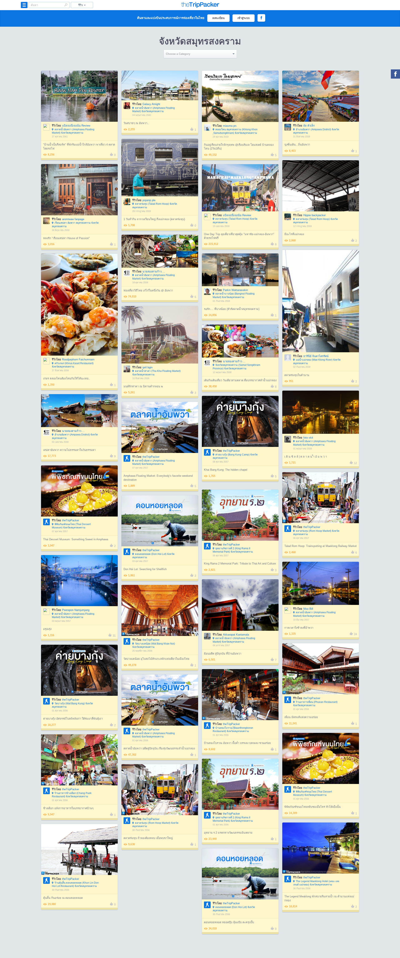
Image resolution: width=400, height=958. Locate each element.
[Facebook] (395, 74)
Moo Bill (308, 608)
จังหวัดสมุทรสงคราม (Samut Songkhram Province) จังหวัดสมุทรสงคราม (236, 367)
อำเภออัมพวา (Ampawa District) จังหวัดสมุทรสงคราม (316, 131)
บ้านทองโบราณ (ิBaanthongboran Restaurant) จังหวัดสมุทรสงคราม (233, 729)
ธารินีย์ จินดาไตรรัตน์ (316, 356)
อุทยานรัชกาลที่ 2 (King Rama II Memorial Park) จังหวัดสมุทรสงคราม (233, 550)
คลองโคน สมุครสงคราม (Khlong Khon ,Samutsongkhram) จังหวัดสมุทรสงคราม (235, 131)
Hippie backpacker (314, 215)
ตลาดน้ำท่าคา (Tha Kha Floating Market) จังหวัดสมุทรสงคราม (156, 373)
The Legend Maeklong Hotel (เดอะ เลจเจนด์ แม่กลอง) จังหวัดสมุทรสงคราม (316, 883)
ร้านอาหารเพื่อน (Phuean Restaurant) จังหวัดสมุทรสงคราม (315, 704)
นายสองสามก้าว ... (153, 271)
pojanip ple (148, 200)
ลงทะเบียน (218, 18)
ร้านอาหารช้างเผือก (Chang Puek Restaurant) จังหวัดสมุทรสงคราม (71, 795)
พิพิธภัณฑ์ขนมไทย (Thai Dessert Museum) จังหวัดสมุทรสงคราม (71, 526)
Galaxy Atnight (151, 104)
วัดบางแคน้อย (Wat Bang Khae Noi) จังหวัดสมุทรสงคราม (153, 645)
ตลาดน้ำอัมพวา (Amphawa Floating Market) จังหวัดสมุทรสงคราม (73, 131)
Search (66, 5)
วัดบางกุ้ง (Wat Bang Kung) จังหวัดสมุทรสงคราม (72, 705)
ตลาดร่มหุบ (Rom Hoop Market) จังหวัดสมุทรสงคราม (316, 532)
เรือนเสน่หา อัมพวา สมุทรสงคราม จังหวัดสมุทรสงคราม (75, 224)
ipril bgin (147, 367)
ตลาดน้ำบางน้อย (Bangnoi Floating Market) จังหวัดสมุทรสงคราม (234, 295)
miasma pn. (230, 125)
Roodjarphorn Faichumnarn (78, 359)
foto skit (308, 437)
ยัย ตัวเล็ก (309, 125)
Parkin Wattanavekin (235, 290)
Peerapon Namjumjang (75, 610)
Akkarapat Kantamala (236, 634)
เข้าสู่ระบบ (244, 18)
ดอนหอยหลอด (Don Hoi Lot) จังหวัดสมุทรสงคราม (153, 556)
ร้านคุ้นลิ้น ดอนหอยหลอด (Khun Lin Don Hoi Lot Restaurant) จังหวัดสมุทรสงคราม (75, 884)
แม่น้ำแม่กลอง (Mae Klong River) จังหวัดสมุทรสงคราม (317, 361)
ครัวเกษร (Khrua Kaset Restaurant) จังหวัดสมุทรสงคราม (73, 365)
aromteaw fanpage (73, 219)
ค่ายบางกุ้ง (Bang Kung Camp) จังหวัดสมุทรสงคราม (235, 456)
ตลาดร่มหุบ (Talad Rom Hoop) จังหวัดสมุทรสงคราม (154, 205)
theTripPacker (231, 450)
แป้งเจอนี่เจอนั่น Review (76, 125)
